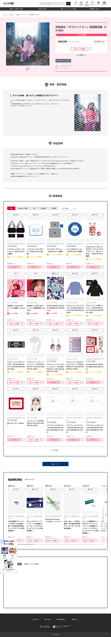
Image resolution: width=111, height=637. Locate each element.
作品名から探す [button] (42, 9)
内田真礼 (11, 14)
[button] (63, 60)
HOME (5, 14)
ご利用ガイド (35, 619)
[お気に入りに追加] (90, 49)
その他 (54, 208)
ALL (11, 208)
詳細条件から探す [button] (94, 9)
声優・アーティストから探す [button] (68, 9)
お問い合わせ (47, 619)
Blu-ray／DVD (22, 208)
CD (34, 208)
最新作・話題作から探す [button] (16, 9)
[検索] (68, 3)
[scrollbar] (55, 544)
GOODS (43, 208)
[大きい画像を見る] (27, 69)
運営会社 (74, 619)
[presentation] (21, 544)
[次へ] (105, 514)
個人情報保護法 (60, 619)
